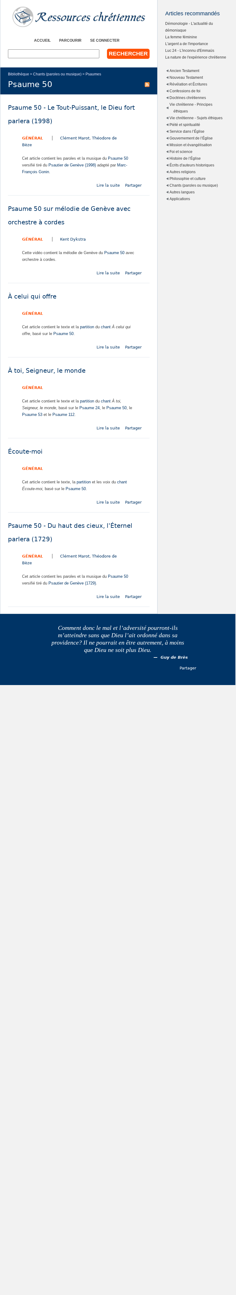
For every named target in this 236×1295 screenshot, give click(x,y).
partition (87, 327)
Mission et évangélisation (190, 145)
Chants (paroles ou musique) (57, 74)
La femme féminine (181, 37)
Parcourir (70, 40)
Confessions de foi (184, 91)
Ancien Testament (184, 71)
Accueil (42, 40)
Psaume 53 (32, 414)
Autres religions (182, 172)
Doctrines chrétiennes (187, 98)
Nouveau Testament (186, 77)
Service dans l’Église (186, 131)
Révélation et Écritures (188, 84)
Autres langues (182, 192)
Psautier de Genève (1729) (72, 583)
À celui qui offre (32, 296)
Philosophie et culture (187, 179)
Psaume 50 (118, 158)
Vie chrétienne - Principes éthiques (190, 107)
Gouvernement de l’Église (191, 138)
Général (32, 138)
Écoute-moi (25, 451)
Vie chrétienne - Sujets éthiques (196, 118)
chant (106, 327)
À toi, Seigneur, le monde (47, 370)
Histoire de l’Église (185, 158)
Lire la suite (108, 185)
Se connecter (105, 40)
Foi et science (180, 152)
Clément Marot (74, 138)
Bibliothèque (18, 74)
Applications (179, 199)
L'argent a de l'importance (186, 44)
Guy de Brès (174, 657)
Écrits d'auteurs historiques (191, 165)
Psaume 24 (89, 408)
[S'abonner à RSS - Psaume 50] (147, 84)
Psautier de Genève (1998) (72, 165)
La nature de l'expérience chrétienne (195, 57)
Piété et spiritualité (184, 125)
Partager (133, 185)
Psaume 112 (63, 414)
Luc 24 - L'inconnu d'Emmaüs (189, 50)
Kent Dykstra (73, 239)
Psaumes (93, 74)
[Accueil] (78, 17)
